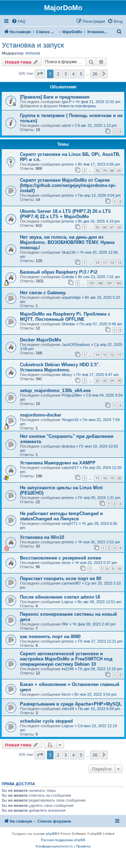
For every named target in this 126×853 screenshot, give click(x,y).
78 (97, 170)
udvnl (66, 125)
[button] (40, 74)
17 (119, 355)
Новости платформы (77, 106)
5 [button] (81, 74)
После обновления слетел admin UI (60, 597)
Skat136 (69, 252)
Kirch (66, 694)
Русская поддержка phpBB (63, 840)
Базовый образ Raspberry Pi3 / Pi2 (58, 272)
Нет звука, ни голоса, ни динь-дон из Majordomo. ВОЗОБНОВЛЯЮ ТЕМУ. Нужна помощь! (67, 242)
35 (119, 380)
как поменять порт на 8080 (50, 636)
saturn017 (70, 467)
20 (119, 478)
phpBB (51, 834)
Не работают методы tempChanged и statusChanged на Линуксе (61, 516)
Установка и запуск (33, 45)
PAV (65, 624)
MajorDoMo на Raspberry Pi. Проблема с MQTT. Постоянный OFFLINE (65, 316)
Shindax (68, 324)
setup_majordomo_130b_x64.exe (55, 390)
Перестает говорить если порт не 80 (60, 578)
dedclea (68, 446)
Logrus (68, 602)
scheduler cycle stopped (46, 721)
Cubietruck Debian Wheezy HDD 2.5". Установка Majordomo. (60, 367)
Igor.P (66, 102)
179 (91, 283)
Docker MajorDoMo (40, 339)
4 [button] (73, 74)
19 (112, 478)
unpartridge (71, 297)
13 (119, 262)
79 (104, 170)
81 (119, 170)
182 (118, 283)
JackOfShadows (76, 344)
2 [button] (58, 74)
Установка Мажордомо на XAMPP (58, 462)
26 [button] (94, 74)
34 (112, 380)
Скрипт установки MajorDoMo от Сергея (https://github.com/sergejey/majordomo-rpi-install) (68, 185)
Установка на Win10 (42, 537)
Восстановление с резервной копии (60, 558)
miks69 (68, 709)
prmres (68, 164)
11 (104, 262)
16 (112, 355)
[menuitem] (19, 21)
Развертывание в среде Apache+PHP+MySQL (71, 704)
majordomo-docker (40, 415)
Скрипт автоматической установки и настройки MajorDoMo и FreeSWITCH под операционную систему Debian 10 (66, 659)
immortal (33, 53)
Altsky (67, 375)
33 (104, 380)
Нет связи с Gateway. (43, 292)
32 (97, 380)
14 (97, 355)
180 (100, 283)
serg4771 (70, 523)
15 (104, 355)
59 (97, 227)
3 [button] (65, 74)
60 (104, 227)
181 (109, 283)
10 (97, 262)
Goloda (68, 277)
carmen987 (71, 583)
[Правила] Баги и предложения (55, 97)
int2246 (68, 669)
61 (112, 227)
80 (112, 170)
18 (104, 478)
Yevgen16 (70, 420)
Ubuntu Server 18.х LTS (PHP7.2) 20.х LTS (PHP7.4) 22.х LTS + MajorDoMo (65, 214)
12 (112, 262)
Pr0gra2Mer (72, 395)
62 (119, 227)
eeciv (66, 563)
